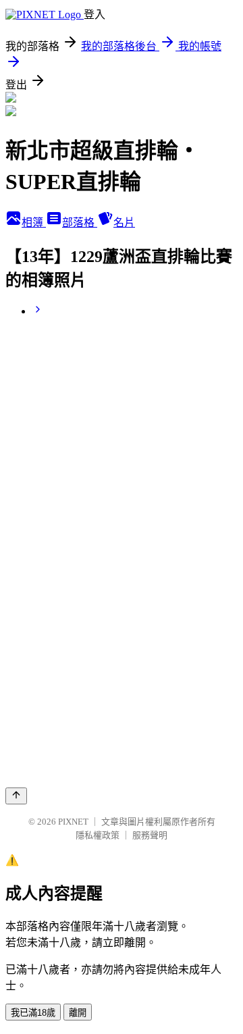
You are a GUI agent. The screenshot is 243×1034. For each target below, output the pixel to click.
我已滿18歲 (33, 1013)
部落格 (79, 222)
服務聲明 (149, 835)
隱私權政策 (97, 835)
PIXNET (73, 822)
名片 (124, 222)
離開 (77, 1013)
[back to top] (16, 795)
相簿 (34, 222)
